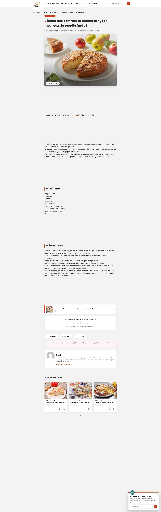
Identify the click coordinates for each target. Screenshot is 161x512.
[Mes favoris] (83, 3)
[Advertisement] (80, 100)
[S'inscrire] (155, 506)
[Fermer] (157, 494)
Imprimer (67, 336)
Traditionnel (39, 12)
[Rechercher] (128, 3)
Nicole (56, 31)
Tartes (77, 3)
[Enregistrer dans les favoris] (60, 409)
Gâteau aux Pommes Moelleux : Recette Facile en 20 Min (55, 402)
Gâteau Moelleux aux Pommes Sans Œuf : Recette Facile (104, 402)
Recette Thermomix (52, 3)
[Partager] (64, 409)
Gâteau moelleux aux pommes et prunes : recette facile (80, 402)
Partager (81, 336)
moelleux (77, 115)
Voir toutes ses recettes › (64, 364)
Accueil (33, 12)
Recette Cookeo (66, 3)
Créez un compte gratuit (54, 343)
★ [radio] (74, 323)
